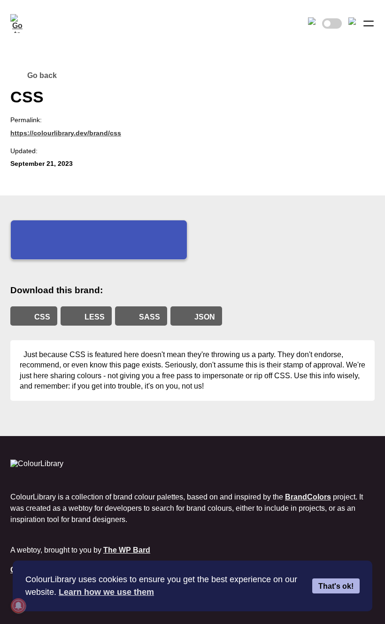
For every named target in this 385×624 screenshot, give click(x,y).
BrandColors (308, 497)
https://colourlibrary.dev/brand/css (65, 133)
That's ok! (336, 586)
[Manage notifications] (18, 605)
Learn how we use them (106, 592)
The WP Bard (126, 550)
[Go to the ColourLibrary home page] (19, 23)
